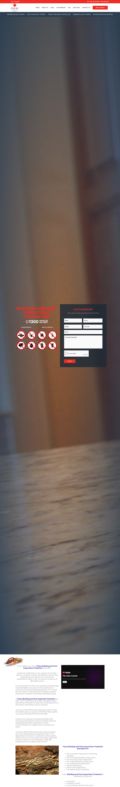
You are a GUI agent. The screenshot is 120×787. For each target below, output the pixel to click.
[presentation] (76, 353)
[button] (26, 327)
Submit (69, 361)
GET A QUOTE (15, 1)
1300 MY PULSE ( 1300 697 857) (99, 1)
